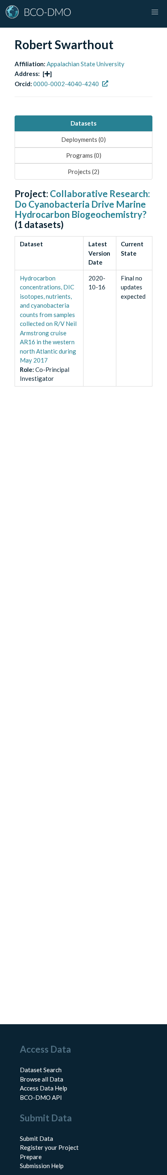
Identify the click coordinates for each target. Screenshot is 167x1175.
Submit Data (36, 1138)
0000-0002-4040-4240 (66, 83)
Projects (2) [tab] (83, 171)
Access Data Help (43, 1088)
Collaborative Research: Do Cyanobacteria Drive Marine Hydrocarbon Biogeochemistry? (82, 204)
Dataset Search (41, 1069)
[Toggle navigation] (155, 12)
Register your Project (49, 1147)
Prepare (31, 1156)
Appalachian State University (85, 63)
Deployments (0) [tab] (83, 139)
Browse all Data (41, 1079)
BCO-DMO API (41, 1097)
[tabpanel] (83, 297)
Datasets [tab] (83, 123)
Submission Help (42, 1165)
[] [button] (47, 73)
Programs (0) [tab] (83, 155)
